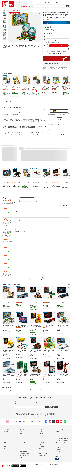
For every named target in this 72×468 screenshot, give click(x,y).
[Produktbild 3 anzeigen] (4, 22)
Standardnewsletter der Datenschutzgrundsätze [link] (26, 410)
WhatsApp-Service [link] (42, 448)
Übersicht (23, 429)
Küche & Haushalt (7, 435)
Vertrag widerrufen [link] (25, 451)
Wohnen (5, 440)
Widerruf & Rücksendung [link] (26, 449)
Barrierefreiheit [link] (30, 466)
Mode (5, 442)
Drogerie (5, 444)
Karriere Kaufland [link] (59, 449)
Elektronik (6, 431)
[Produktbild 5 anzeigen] (4, 30)
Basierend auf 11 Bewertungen (8, 202)
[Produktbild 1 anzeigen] (4, 14)
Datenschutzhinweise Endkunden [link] (62, 442)
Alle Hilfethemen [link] (24, 444)
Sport (5, 446)
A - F (22, 431)
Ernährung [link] (41, 444)
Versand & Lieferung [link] (25, 455)
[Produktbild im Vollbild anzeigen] (24, 27)
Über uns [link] (58, 431)
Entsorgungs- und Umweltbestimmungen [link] (56, 464)
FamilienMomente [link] (42, 446)
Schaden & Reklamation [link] (25, 453)
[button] (27, 197)
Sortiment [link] (40, 435)
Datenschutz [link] (42, 464)
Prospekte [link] (40, 431)
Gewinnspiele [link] (41, 442)
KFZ (4, 448)
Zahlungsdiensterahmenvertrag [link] (62, 438)
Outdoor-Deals (6, 429)
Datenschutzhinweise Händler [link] (61, 440)
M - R (22, 435)
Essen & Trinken (7, 450)
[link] (33, 2)
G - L (22, 433)
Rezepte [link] (40, 438)
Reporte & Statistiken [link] (60, 429)
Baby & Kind (6, 438)
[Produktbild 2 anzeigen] (4, 18)
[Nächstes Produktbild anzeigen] (4, 41)
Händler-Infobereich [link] (42, 455)
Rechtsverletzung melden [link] (26, 457)
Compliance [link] (36, 464)
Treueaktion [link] (41, 440)
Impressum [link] (30, 464)
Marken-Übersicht (7, 453)
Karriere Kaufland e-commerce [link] (62, 451)
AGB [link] (46, 464)
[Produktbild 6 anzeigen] (4, 34)
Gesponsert (4, 86)
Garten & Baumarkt (7, 433)
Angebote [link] (40, 429)
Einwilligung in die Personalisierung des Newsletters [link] (30, 414)
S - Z (22, 438)
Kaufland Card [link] (41, 433)
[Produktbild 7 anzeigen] (4, 38)
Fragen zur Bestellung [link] (25, 447)
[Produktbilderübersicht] (4, 27)
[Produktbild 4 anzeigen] (4, 26)
